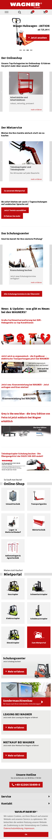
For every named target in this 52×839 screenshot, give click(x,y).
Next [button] (50, 92)
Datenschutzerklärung (13, 828)
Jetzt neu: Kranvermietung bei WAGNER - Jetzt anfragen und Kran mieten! (25, 386)
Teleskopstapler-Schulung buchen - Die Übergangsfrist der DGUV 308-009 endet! (22, 455)
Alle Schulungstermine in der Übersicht (22, 294)
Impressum (29, 828)
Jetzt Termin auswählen (15, 210)
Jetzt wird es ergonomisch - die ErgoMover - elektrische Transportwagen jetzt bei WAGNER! (25, 357)
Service (6, 796)
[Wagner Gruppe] (26, 4)
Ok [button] (26, 834)
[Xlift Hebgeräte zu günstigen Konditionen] (26, 339)
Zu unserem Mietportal (14, 190)
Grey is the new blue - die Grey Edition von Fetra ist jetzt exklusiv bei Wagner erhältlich (25, 417)
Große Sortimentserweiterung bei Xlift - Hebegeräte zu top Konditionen (21, 321)
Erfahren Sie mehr (12, 216)
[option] (26, 31)
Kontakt (6, 803)
